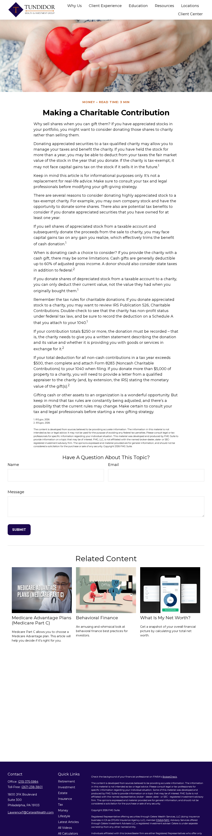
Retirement (66, 781)
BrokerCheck (170, 776)
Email (113, 464)
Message (16, 492)
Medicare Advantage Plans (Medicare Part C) (41, 620)
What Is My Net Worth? (165, 617)
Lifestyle (64, 816)
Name (13, 464)
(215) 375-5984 (28, 782)
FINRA (159, 820)
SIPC (166, 820)
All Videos (65, 828)
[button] (74, 6)
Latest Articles (68, 822)
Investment (66, 787)
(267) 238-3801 (32, 787)
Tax (60, 804)
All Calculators (68, 833)
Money (63, 810)
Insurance (65, 799)
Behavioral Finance (97, 617)
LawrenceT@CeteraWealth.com (31, 812)
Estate (62, 793)
